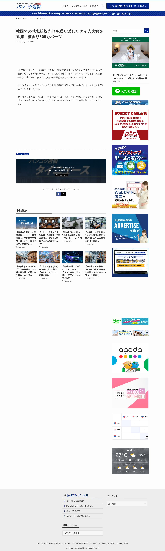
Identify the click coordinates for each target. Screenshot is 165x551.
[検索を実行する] (146, 30)
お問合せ (102, 543)
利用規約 (111, 543)
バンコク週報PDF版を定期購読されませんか (53, 543)
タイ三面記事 (23, 154)
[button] (58, 194)
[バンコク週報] (28, 5)
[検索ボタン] (102, 5)
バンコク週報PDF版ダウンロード (84, 543)
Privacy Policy (122, 543)
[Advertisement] (60, 52)
